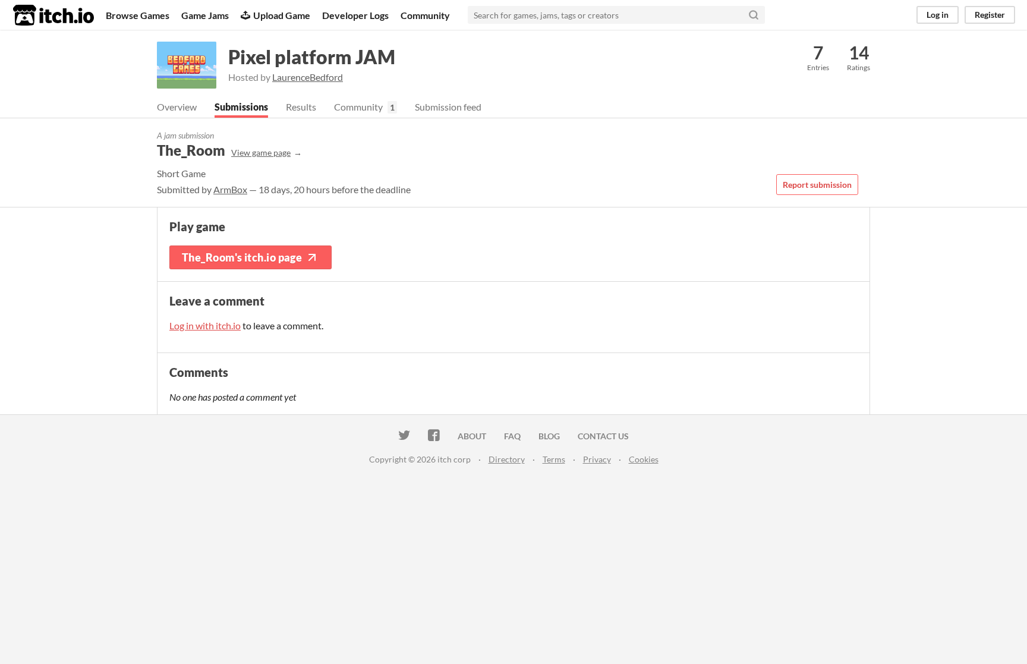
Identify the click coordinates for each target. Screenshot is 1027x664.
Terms (554, 459)
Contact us (603, 436)
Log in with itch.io (205, 325)
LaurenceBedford (307, 77)
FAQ (512, 436)
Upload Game (281, 15)
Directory (507, 459)
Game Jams (205, 15)
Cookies (644, 459)
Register (990, 15)
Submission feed (448, 106)
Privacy (597, 459)
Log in (938, 15)
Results (301, 106)
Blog (549, 436)
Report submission (817, 185)
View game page (261, 152)
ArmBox (230, 189)
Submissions (241, 106)
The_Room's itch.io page (242, 257)
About (472, 436)
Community (425, 15)
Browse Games (137, 15)
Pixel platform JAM (311, 56)
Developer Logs (355, 15)
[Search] (753, 15)
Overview (177, 106)
